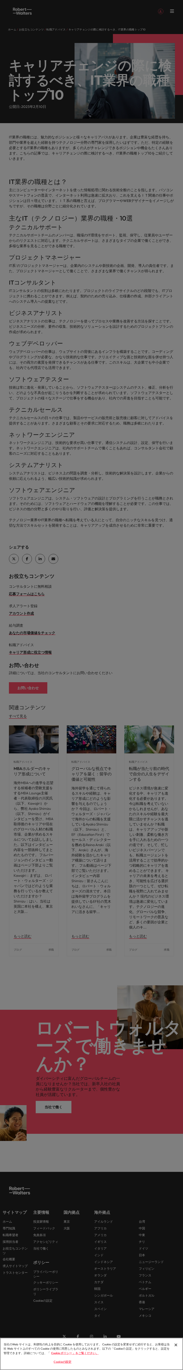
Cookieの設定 (62, 1362)
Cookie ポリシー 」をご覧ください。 (75, 1353)
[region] (91, 1354)
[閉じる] (176, 1345)
